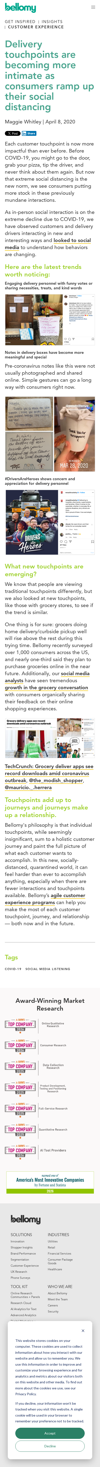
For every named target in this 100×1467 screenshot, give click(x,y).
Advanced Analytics (23, 1315)
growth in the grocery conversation (46, 687)
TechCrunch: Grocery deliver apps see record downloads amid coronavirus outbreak (49, 773)
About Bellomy (57, 1293)
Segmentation (20, 1259)
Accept (50, 1433)
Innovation (18, 1241)
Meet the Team (58, 1299)
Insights (52, 22)
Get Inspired (20, 22)
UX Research (19, 1272)
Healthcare (55, 1269)
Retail (51, 1247)
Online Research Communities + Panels (25, 1295)
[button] (93, 7)
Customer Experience (36, 27)
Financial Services (59, 1253)
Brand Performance (23, 1253)
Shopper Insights (22, 1247)
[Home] (23, 7)
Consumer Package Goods (60, 1261)
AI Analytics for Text (23, 1309)
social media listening (47, 969)
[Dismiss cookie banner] (83, 1331)
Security (53, 1311)
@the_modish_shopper (56, 780)
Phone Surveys (20, 1278)
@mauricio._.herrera (28, 787)
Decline (50, 1446)
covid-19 (13, 969)
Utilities (53, 1241)
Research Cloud (21, 1303)
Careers (53, 1305)
